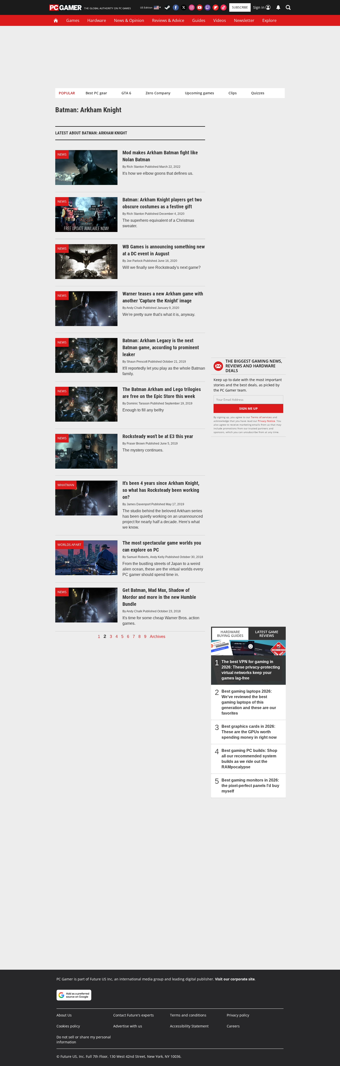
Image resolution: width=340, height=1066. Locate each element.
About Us (64, 1015)
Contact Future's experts (133, 1015)
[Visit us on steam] (168, 7)
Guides (198, 20)
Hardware (96, 20)
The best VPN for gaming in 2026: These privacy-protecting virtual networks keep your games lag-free (251, 670)
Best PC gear (96, 93)
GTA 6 (126, 93)
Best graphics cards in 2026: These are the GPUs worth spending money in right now (249, 731)
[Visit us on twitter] (184, 7)
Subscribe (240, 7)
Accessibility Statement (189, 1026)
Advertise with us (127, 1026)
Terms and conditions (188, 1015)
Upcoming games (199, 93)
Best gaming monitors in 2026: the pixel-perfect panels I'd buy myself (250, 785)
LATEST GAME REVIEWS (266, 633)
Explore (269, 20)
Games (72, 20)
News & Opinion (129, 20)
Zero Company (158, 93)
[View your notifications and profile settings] (278, 7)
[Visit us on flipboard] (216, 7)
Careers (233, 1026)
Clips (232, 93)
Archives (157, 637)
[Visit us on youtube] (200, 7)
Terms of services (262, 417)
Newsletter (244, 20)
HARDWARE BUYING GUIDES (230, 633)
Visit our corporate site (235, 979)
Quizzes (257, 93)
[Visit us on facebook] (176, 7)
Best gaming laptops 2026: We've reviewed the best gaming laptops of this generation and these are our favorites (249, 702)
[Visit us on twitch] (208, 7)
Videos (219, 20)
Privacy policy (238, 1015)
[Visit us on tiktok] (224, 7)
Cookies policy (68, 1026)
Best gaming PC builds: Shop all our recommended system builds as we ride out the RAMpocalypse (249, 758)
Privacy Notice (266, 421)
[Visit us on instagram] (192, 7)
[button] (288, 7)
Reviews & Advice (168, 20)
